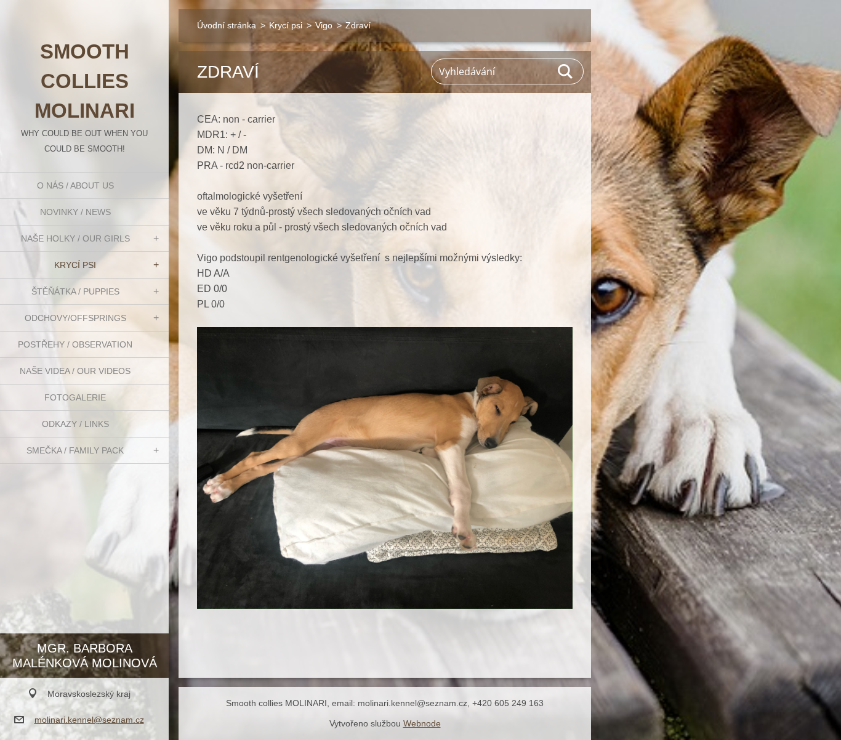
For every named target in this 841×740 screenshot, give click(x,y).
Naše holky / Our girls (75, 238)
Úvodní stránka (226, 25)
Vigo (323, 25)
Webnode (422, 723)
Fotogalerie (75, 397)
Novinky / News (75, 212)
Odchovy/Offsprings (75, 318)
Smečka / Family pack (75, 450)
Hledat (566, 71)
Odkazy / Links (75, 424)
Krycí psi (75, 265)
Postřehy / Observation (75, 344)
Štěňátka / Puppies (75, 291)
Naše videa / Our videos (75, 371)
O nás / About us (75, 185)
